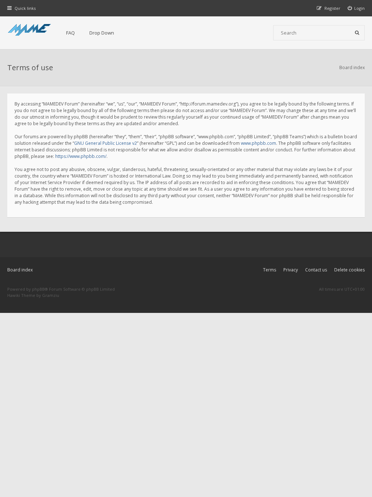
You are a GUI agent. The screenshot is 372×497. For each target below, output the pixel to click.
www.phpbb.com (258, 143)
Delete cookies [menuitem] (349, 270)
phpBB (38, 289)
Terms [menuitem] (269, 270)
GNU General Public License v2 (105, 143)
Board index (20, 270)
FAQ (70, 32)
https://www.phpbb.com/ (80, 156)
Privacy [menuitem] (290, 270)
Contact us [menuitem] (316, 270)
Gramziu (50, 295)
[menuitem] (356, 8)
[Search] (357, 32)
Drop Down (101, 32)
